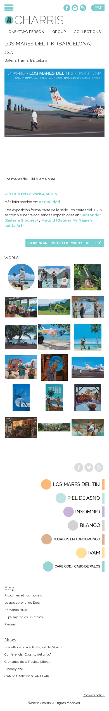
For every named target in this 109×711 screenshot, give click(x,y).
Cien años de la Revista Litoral (26, 662)
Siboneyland (13, 669)
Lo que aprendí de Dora (22, 603)
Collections (87, 31)
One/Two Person (26, 31)
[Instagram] (75, 8)
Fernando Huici (16, 610)
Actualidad (49, 202)
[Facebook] (66, 8)
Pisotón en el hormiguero (23, 595)
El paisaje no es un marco (23, 617)
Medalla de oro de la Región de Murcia (33, 647)
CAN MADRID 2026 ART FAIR (26, 676)
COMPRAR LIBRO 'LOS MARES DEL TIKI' (64, 243)
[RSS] (83, 8)
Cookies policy (94, 695)
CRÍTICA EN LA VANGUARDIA (30, 193)
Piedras (10, 624)
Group (59, 31)
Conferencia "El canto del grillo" (27, 654)
